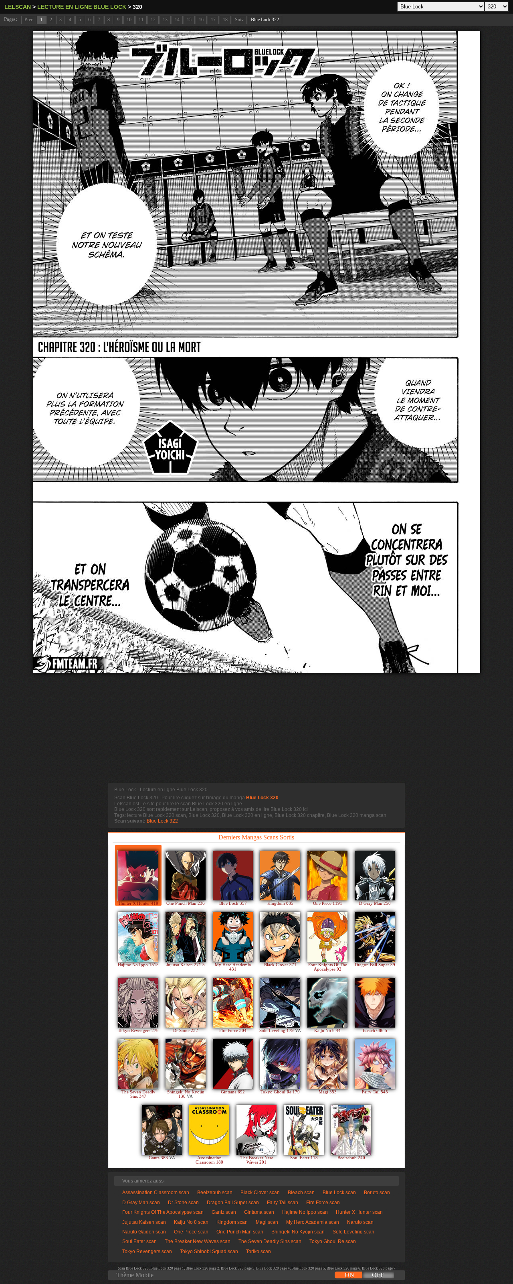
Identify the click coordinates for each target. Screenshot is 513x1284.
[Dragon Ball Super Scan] (375, 937)
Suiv (239, 19)
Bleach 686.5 (375, 1030)
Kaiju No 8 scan (191, 1222)
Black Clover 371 (280, 965)
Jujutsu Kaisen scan (144, 1222)
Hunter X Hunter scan (359, 1212)
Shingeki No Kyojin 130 (185, 1094)
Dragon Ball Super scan (233, 1202)
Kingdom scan (232, 1222)
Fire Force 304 (232, 1030)
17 (213, 19)
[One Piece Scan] (327, 875)
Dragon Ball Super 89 (375, 965)
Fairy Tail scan (282, 1202)
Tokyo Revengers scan (147, 1251)
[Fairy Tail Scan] (375, 1064)
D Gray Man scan (141, 1202)
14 (177, 19)
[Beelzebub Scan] (351, 1130)
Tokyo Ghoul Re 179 (280, 1092)
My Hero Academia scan (312, 1222)
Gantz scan (224, 1212)
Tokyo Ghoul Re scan (332, 1241)
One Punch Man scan (239, 1232)
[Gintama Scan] (233, 1064)
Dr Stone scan (183, 1202)
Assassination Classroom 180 (209, 1160)
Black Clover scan (260, 1192)
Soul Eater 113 (304, 1158)
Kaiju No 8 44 (327, 1030)
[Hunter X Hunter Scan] (138, 875)
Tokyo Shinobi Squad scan (209, 1251)
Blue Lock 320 (262, 797)
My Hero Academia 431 (233, 967)
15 (189, 19)
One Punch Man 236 (185, 903)
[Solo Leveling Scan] (280, 1002)
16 (201, 19)
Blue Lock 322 (265, 19)
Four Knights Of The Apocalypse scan (163, 1212)
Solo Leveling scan (353, 1232)
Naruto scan (360, 1222)
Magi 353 (328, 1092)
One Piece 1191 (327, 903)
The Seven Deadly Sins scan (269, 1241)
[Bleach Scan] (375, 1002)
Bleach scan (301, 1192)
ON (349, 1275)
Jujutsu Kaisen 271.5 (185, 965)
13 (165, 19)
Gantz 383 (159, 1158)
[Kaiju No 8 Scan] (327, 1002)
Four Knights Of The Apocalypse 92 (327, 967)
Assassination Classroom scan (155, 1192)
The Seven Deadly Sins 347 (138, 1094)
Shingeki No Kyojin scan (298, 1232)
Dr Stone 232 (185, 1030)
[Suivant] (256, 352)
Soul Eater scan (139, 1241)
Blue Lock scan (339, 1192)
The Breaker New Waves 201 (256, 1160)
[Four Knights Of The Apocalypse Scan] (327, 937)
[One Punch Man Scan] (185, 875)
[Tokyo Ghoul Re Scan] (280, 1064)
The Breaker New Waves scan (197, 1241)
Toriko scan (258, 1251)
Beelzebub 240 (351, 1158)
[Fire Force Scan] (233, 1002)
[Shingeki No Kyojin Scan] (185, 1064)
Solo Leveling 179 (277, 1030)
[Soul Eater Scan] (304, 1130)
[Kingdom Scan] (280, 875)
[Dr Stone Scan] (185, 1002)
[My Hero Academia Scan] (233, 937)
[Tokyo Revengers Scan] (138, 1002)
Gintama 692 (233, 1092)
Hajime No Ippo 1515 (138, 965)
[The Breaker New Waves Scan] (256, 1130)
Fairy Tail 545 (375, 1092)
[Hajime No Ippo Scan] (138, 937)
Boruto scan (377, 1192)
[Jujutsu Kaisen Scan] (185, 937)
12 (153, 19)
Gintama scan (259, 1212)
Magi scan (267, 1222)
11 (141, 19)
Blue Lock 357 (233, 903)
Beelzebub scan (214, 1192)
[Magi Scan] (327, 1064)
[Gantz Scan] (162, 1130)
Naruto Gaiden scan (144, 1232)
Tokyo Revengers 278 (138, 1030)
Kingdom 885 (280, 903)
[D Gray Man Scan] (375, 875)
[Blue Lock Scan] (233, 875)
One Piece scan (191, 1232)
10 (129, 19)
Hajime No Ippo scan (305, 1212)
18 (225, 19)
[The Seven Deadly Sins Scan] (138, 1064)
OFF (378, 1275)
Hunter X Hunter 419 (138, 903)
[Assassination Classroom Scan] (209, 1130)
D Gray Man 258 (375, 903)
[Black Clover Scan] (280, 937)
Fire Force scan (323, 1202)
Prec (28, 19)
